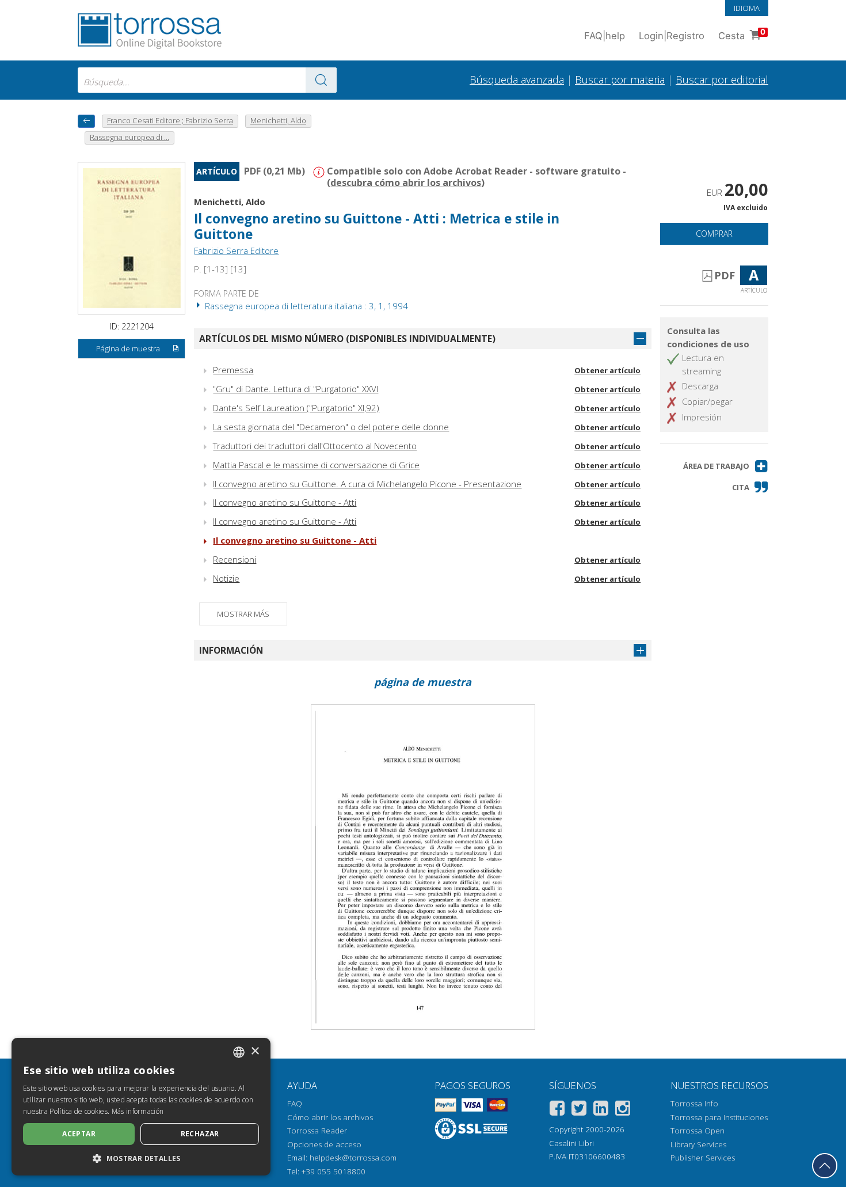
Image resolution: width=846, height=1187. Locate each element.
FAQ (294, 1103)
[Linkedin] (601, 1110)
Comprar (714, 233)
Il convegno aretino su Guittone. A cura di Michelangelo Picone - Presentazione (367, 484)
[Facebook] (557, 1110)
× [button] (254, 1051)
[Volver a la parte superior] (824, 1165)
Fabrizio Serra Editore (236, 250)
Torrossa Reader (317, 1130)
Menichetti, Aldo (229, 201)
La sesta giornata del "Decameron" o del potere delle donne (331, 427)
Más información (138, 1111)
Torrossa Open (697, 1130)
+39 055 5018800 (333, 1171)
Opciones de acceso (324, 1144)
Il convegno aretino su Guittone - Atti (284, 502)
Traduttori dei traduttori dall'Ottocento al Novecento (315, 446)
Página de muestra (128, 348)
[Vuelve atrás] (86, 121)
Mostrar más (243, 614)
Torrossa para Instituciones (719, 1117)
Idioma (747, 8)
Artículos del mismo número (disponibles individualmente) (347, 338)
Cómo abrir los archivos (330, 1117)
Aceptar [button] (79, 1134)
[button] (725, 466)
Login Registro (671, 35)
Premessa (233, 370)
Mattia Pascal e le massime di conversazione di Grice (316, 465)
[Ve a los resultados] (321, 80)
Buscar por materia (620, 79)
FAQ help (604, 35)
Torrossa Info (694, 1103)
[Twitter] (579, 1110)
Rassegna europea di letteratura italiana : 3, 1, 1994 (305, 306)
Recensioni (234, 559)
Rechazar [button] (200, 1134)
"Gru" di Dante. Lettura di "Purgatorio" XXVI (295, 389)
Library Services (698, 1144)
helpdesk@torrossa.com (353, 1157)
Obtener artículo (607, 370)
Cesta (741, 34)
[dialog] (141, 1106)
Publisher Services (702, 1157)
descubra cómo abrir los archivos (405, 182)
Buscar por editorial (722, 79)
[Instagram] (622, 1110)
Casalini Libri (571, 1143)
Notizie (226, 578)
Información (231, 650)
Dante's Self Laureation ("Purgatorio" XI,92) (296, 408)
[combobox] (207, 80)
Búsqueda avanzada (517, 79)
